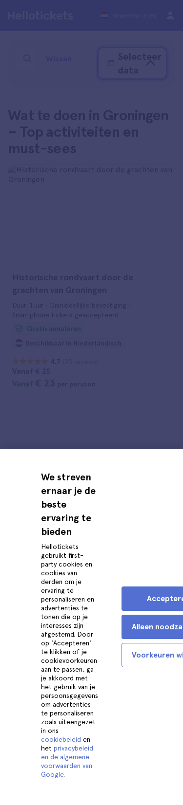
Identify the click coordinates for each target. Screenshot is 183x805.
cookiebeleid (61, 739)
